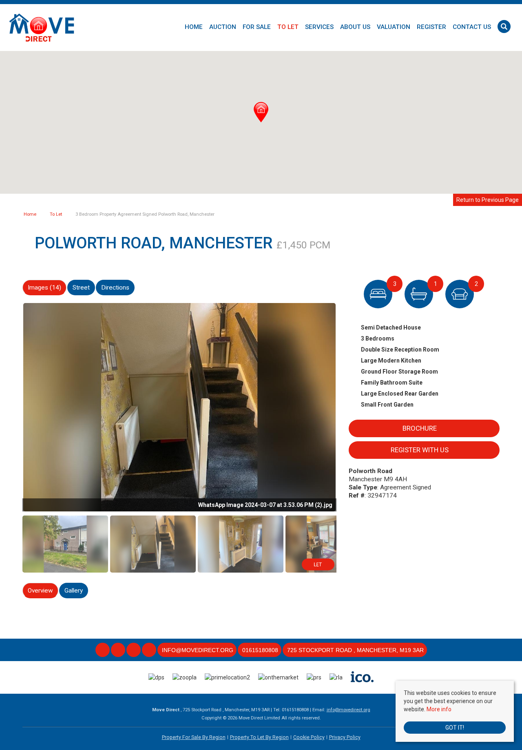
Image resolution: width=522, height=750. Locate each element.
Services (319, 27)
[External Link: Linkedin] (134, 650)
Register (431, 27)
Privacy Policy (345, 737)
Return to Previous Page (487, 200)
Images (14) (44, 287)
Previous (8, 405)
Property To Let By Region (259, 737)
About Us (355, 27)
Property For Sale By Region (194, 737)
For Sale (257, 27)
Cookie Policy (309, 737)
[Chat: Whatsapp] (149, 650)
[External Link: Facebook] (103, 650)
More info (439, 709)
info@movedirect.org (348, 709)
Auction (222, 27)
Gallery (73, 590)
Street (81, 287)
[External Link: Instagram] (118, 650)
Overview (40, 590)
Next (351, 405)
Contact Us (472, 27)
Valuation (393, 27)
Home (194, 27)
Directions (115, 287)
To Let (288, 27)
